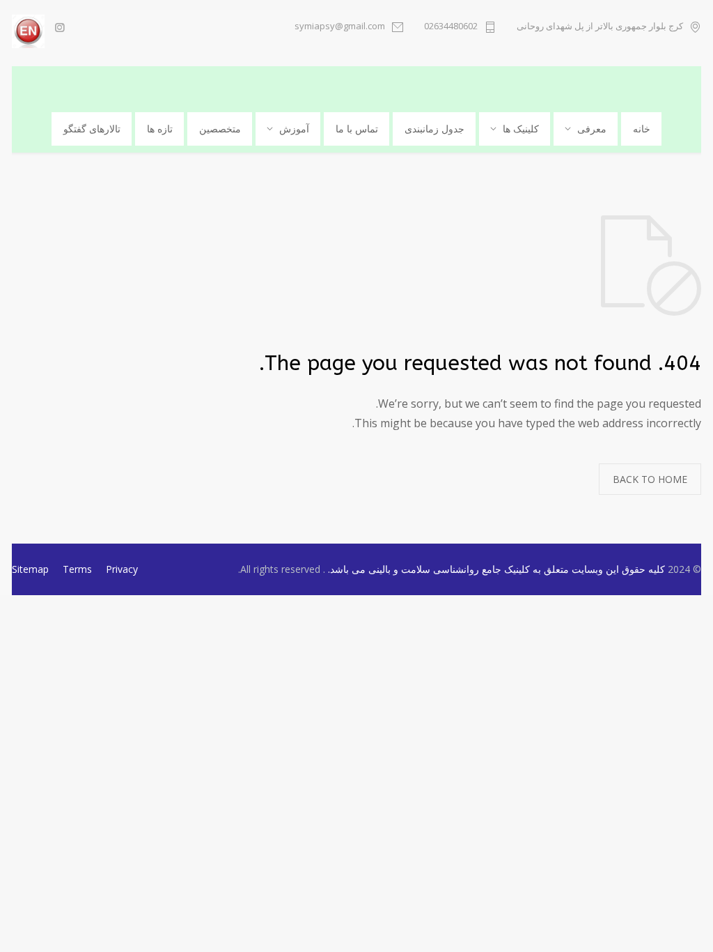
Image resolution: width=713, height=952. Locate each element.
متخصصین (220, 128)
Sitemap (30, 569)
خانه (641, 128)
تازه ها (160, 128)
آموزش (294, 128)
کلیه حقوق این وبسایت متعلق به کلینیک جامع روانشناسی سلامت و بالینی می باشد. (495, 569)
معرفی (591, 128)
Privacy (122, 569)
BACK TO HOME (650, 479)
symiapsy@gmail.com (340, 27)
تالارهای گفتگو (91, 128)
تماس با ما (357, 128)
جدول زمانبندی (434, 128)
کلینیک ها (521, 128)
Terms (77, 569)
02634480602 (451, 27)
